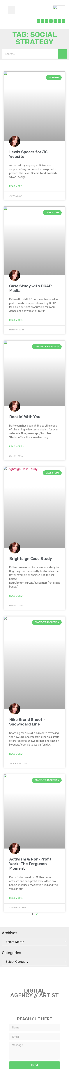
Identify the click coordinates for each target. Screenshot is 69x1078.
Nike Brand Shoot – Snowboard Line (27, 721)
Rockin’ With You (24, 416)
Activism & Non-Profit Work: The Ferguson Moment (30, 864)
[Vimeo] (59, 21)
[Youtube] (63, 21)
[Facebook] (38, 21)
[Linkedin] (51, 21)
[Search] (62, 54)
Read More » (16, 186)
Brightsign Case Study (30, 558)
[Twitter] (42, 21)
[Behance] (55, 21)
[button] (11, 10)
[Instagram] (46, 21)
